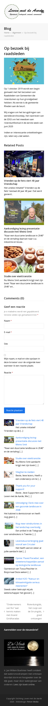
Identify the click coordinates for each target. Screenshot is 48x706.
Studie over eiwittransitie (18, 276)
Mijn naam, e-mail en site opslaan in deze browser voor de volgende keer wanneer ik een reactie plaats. (22, 362)
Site (6, 343)
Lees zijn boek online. (24, 684)
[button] (42, 12)
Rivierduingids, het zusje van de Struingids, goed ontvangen (34, 611)
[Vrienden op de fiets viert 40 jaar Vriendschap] (24, 163)
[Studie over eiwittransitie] (24, 259)
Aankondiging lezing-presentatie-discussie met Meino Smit (22, 230)
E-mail (8, 332)
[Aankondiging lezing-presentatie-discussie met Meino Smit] (24, 211)
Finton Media (32, 701)
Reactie (8, 372)
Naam (8, 320)
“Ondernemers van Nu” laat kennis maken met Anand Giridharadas (12, 611)
